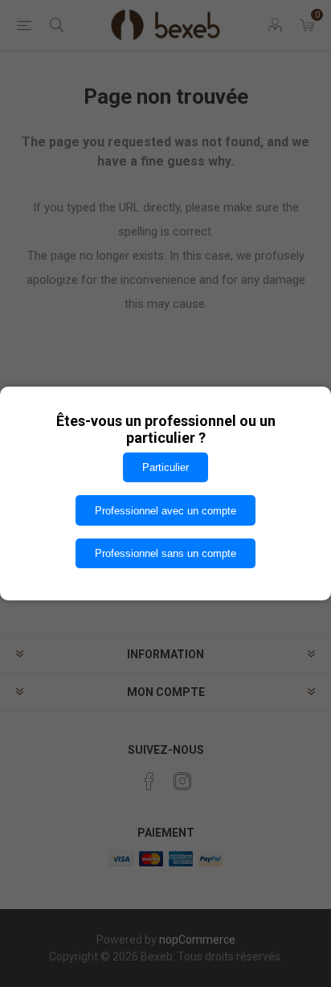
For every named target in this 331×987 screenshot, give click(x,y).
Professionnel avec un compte (165, 511)
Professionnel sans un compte (165, 553)
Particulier (165, 467)
